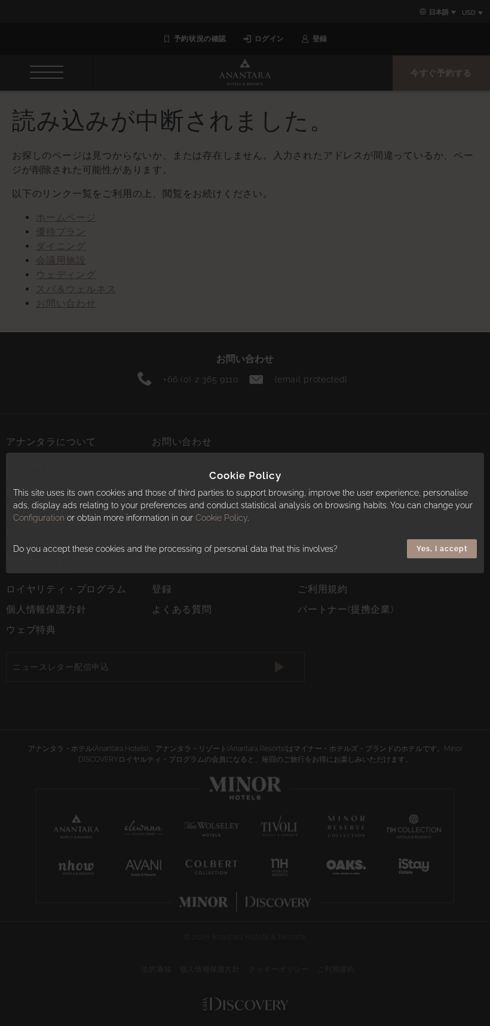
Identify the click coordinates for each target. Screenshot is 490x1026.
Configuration (39, 518)
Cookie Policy (221, 518)
